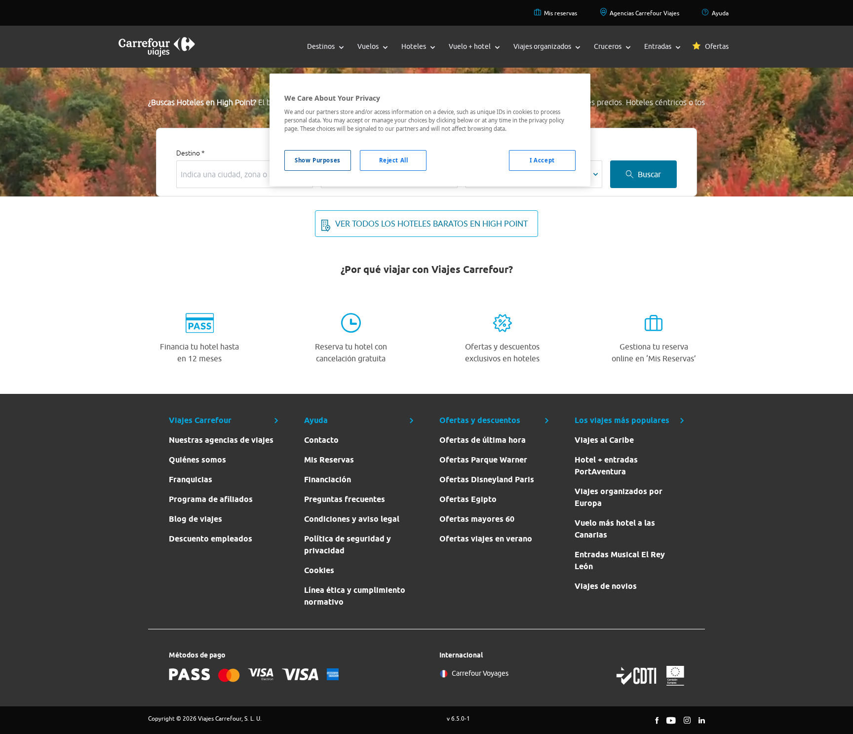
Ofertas (717, 46)
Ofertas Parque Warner (483, 459)
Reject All (393, 160)
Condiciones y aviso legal (351, 519)
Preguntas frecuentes (344, 499)
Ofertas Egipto (468, 499)
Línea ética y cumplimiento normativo (354, 596)
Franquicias (190, 479)
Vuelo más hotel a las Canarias (615, 529)
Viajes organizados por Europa (618, 497)
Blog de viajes (195, 519)
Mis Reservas (329, 459)
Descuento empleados (210, 538)
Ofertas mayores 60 (476, 519)
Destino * (190, 153)
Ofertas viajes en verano (485, 538)
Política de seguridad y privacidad (347, 544)
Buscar (649, 174)
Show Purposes (317, 160)
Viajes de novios (606, 586)
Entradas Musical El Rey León (620, 560)
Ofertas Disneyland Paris (486, 479)
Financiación (327, 479)
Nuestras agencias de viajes (221, 440)
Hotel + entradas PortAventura (606, 465)
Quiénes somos (197, 459)
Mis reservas (560, 13)
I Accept (542, 160)
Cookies (319, 570)
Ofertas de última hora (482, 440)
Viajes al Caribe (604, 440)
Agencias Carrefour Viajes (644, 13)
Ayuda (720, 13)
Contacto (321, 440)
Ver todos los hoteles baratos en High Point (431, 223)
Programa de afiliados (211, 499)
